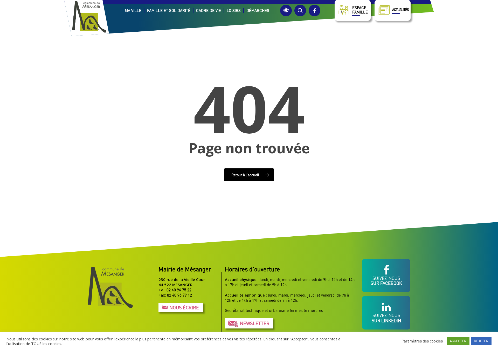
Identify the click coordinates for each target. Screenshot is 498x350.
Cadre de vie (208, 10)
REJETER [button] (481, 341)
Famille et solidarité (168, 10)
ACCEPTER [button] (458, 341)
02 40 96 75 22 (179, 289)
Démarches (257, 10)
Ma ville (133, 10)
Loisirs (234, 10)
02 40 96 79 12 (179, 295)
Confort (286, 10)
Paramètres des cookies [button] (422, 341)
